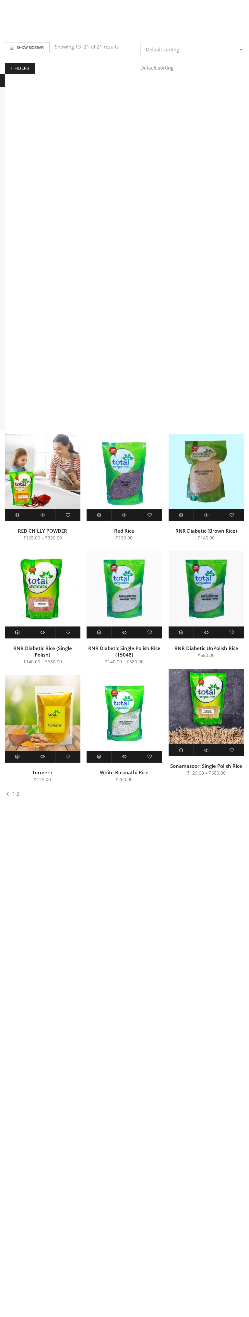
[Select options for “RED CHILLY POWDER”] (17, 515)
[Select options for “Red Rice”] (99, 515)
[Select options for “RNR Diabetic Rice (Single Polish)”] (17, 632)
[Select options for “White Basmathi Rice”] (99, 757)
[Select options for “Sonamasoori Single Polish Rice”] (181, 750)
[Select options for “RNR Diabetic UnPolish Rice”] (181, 632)
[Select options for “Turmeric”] (17, 757)
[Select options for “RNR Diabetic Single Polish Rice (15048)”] (99, 632)
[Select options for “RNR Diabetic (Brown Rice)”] (181, 515)
